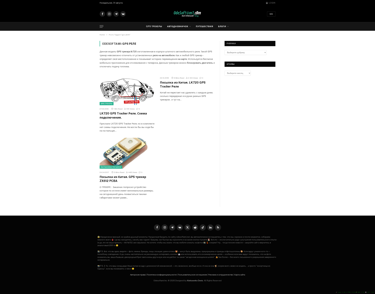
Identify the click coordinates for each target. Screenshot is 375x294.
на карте (182, 59)
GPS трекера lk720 (127, 51)
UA (271, 14)
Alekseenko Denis (195, 280)
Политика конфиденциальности (162, 275)
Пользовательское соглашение (192, 275)
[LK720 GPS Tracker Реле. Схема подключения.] (127, 89)
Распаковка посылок (111, 167)
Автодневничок (177, 26)
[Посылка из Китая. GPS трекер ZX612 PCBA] (127, 153)
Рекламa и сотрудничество (220, 275)
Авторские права (137, 275)
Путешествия (204, 26)
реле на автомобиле (164, 55)
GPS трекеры (154, 26)
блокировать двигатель (200, 63)
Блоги (222, 26)
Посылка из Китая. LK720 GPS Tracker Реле (183, 84)
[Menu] (101, 26)
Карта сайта (239, 275)
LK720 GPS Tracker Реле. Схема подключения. (123, 115)
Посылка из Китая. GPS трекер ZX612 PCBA (123, 179)
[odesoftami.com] (187, 14)
